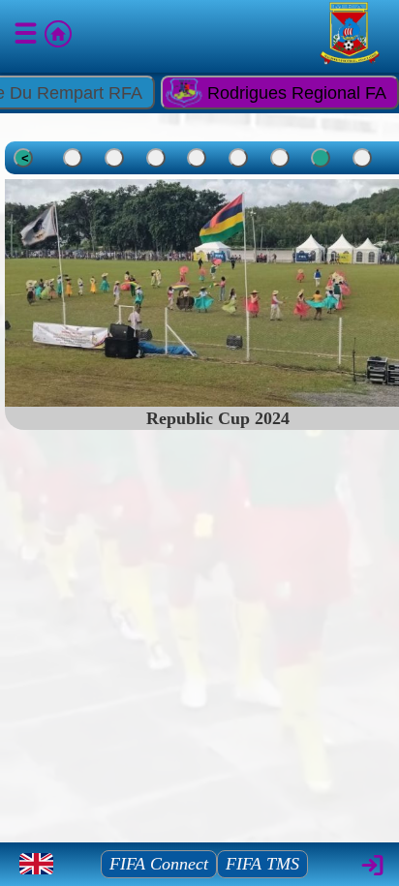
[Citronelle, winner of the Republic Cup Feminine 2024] (362, 158)
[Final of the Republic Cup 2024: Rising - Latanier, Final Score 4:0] (196, 158)
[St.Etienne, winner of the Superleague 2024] (156, 158)
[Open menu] (27, 36)
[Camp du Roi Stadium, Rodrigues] (72, 158)
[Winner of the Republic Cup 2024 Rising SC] (280, 158)
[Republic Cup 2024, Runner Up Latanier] (238, 158)
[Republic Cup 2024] (320, 158)
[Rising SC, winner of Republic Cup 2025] (114, 158)
